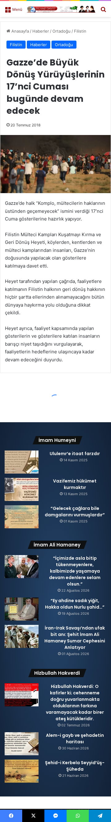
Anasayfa (19, 31)
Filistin (80, 31)
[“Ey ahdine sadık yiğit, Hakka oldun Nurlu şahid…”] (22, 609)
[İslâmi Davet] (61, 9)
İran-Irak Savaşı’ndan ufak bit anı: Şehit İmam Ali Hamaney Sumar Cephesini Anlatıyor (74, 637)
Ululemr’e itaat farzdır (75, 454)
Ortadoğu (61, 31)
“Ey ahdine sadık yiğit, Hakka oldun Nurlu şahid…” (75, 604)
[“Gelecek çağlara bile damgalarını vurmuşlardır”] (22, 516)
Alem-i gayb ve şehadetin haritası (75, 738)
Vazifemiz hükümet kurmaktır (75, 484)
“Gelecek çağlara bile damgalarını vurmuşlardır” (75, 511)
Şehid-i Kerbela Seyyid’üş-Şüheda (75, 766)
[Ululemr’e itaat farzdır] (22, 462)
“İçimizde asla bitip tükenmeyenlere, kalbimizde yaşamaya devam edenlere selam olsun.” (75, 571)
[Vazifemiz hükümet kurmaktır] (22, 489)
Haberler (40, 31)
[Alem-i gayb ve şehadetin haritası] (22, 743)
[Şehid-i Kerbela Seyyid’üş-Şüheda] (22, 771)
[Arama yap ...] (103, 11)
